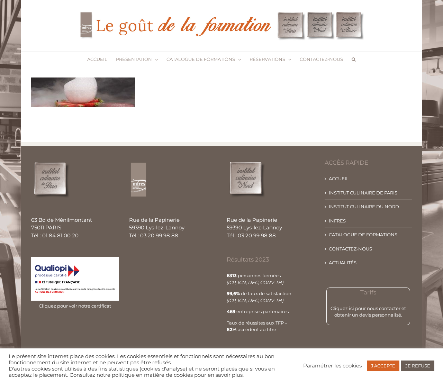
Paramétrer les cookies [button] (332, 366)
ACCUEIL (339, 178)
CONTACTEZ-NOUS (350, 249)
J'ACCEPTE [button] (383, 365)
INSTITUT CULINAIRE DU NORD (364, 206)
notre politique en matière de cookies (145, 375)
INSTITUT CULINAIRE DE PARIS (363, 192)
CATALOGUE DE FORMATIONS (363, 234)
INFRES (337, 221)
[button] (354, 59)
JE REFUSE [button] (417, 365)
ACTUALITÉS (342, 262)
